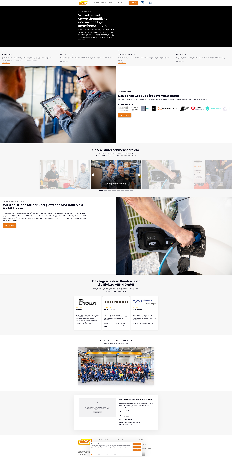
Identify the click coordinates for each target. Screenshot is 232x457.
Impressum (130, 454)
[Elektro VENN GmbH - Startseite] (83, 3)
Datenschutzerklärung (137, 454)
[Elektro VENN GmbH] (147, 3)
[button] (138, 174)
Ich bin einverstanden (97, 412)
